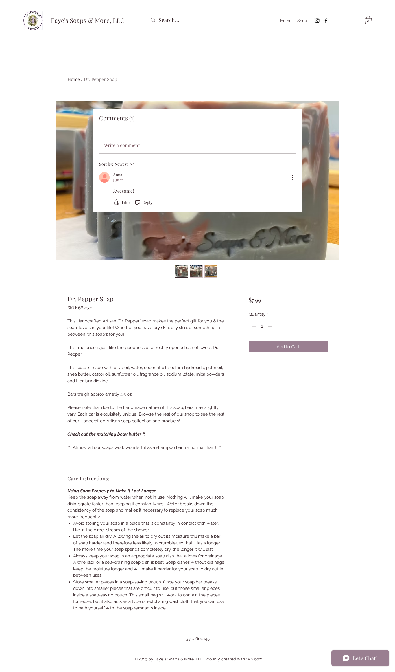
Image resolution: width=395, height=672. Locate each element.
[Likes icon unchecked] (117, 202)
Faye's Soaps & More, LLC (88, 20)
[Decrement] (253, 326)
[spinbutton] (262, 326)
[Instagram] (317, 20)
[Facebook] (326, 20)
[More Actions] (292, 177)
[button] (368, 20)
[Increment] (270, 326)
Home (73, 79)
